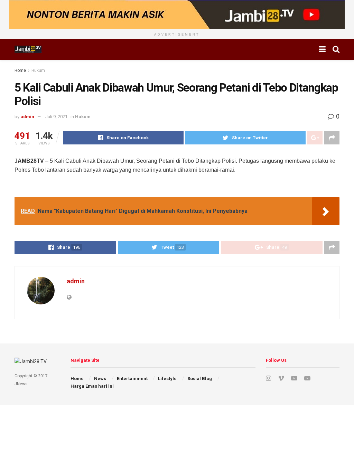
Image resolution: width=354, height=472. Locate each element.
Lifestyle (167, 378)
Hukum (38, 70)
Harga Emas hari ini (92, 386)
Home (20, 70)
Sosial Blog (199, 378)
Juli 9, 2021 (56, 116)
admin (27, 116)
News (100, 378)
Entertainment (132, 378)
